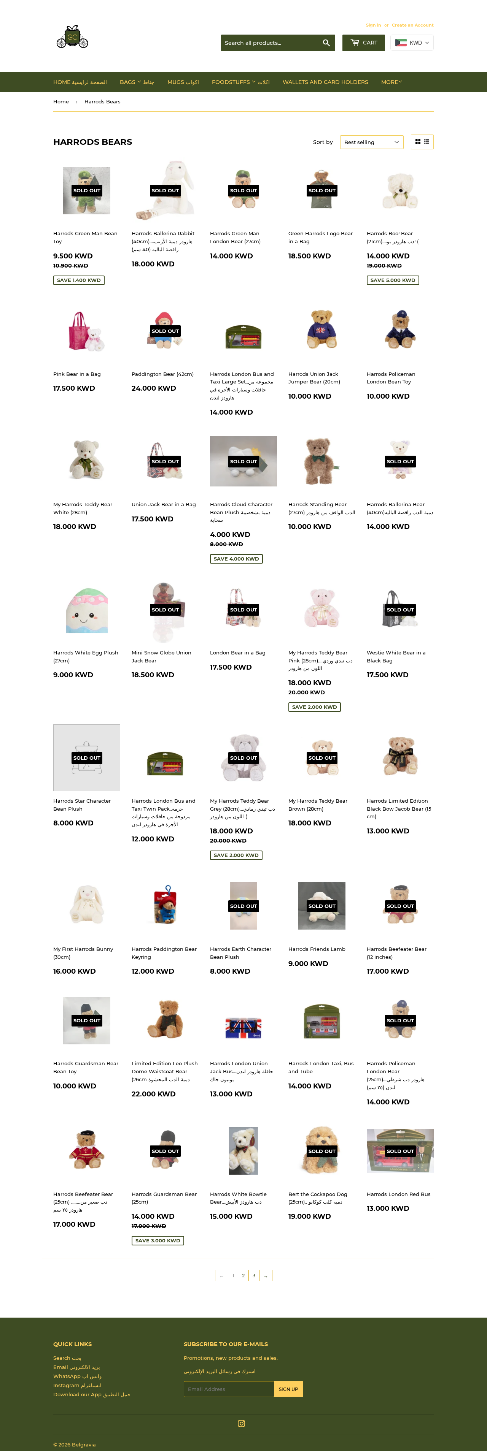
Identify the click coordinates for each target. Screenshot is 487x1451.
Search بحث (67, 1358)
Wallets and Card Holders (325, 82)
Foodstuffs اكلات (241, 82)
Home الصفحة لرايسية (80, 82)
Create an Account (413, 25)
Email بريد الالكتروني (76, 1367)
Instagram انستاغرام (77, 1385)
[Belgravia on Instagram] (241, 1425)
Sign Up (288, 1389)
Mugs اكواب (183, 82)
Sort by (323, 142)
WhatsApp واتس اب (77, 1376)
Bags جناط (137, 82)
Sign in (373, 25)
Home (61, 101)
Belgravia (84, 1444)
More (389, 82)
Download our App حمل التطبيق (92, 1394)
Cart (369, 42)
